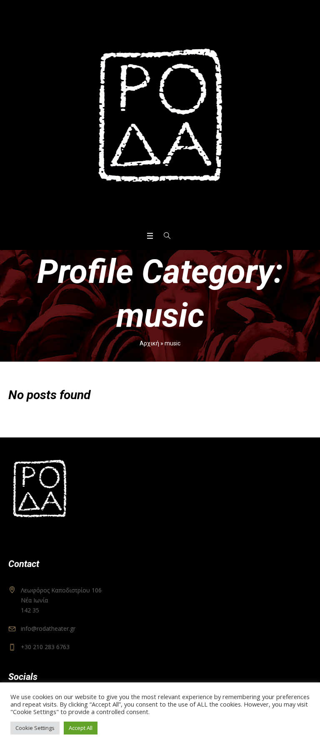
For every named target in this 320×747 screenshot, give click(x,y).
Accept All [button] (80, 728)
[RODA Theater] (160, 115)
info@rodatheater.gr (48, 628)
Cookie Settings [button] (35, 728)
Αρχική (149, 343)
